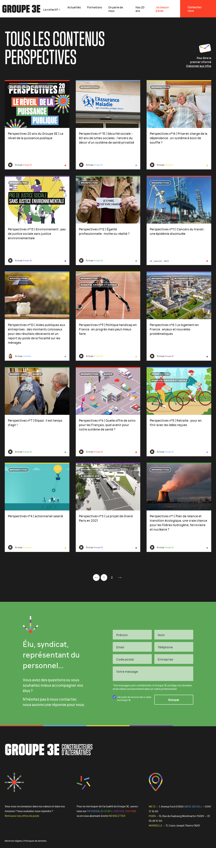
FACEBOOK (93, 811)
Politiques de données (35, 840)
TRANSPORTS (112, 469)
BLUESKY (106, 811)
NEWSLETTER (117, 816)
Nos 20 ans (140, 9)
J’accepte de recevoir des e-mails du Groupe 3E (134, 698)
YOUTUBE (130, 811)
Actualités (74, 7)
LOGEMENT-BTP (184, 278)
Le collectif (50, 9)
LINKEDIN (118, 811)
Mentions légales (13, 840)
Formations (94, 7)
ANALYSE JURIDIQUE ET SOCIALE (99, 284)
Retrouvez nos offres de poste (22, 816)
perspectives (19, 87)
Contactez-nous (195, 9)
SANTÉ (38, 374)
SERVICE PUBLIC (43, 87)
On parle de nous (115, 9)
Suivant (119, 577)
